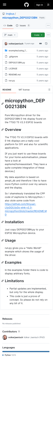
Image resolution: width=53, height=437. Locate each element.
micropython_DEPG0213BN (19, 17)
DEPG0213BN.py (17, 62)
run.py (12, 80)
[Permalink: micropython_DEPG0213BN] (3, 104)
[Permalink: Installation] (3, 222)
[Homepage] (26, 4)
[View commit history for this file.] (46, 43)
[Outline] (49, 89)
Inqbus (10, 13)
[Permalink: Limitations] (3, 281)
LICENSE (13, 68)
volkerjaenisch (16, 43)
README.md (15, 74)
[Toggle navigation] (4, 4)
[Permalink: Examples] (3, 262)
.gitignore (13, 56)
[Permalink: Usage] (3, 240)
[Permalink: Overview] (3, 129)
